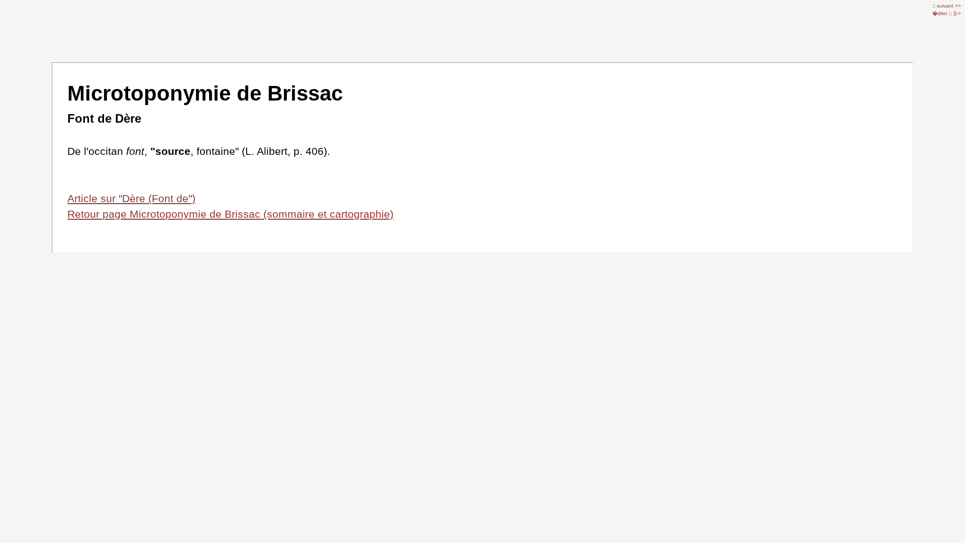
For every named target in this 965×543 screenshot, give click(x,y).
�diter (940, 13)
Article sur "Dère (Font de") (131, 198)
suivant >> (949, 6)
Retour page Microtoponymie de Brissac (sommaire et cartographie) (230, 214)
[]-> (957, 13)
